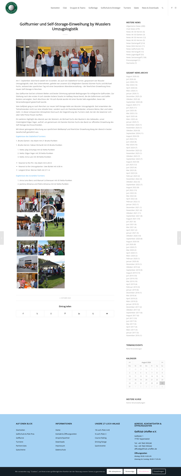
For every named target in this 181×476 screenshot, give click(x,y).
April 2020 (130, 253)
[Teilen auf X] (37, 313)
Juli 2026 (129, 79)
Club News (130, 29)
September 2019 (133, 270)
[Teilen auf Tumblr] (93, 313)
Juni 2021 (130, 224)
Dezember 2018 (132, 292)
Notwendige (129, 471)
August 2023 (131, 162)
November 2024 (132, 127)
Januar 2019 (131, 290)
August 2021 (131, 219)
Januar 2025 (131, 122)
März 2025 (130, 119)
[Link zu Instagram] (175, 8)
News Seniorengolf (134, 57)
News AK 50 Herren (134, 37)
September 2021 (133, 216)
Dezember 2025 (132, 96)
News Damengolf (133, 43)
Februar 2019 (131, 287)
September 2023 (133, 159)
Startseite (130, 63)
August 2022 (131, 187)
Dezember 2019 (132, 264)
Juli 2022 (129, 190)
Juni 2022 (130, 193)
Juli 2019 (129, 275)
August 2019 (131, 273)
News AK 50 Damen (134, 34)
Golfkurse (20, 438)
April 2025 (130, 116)
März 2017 (130, 330)
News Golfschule (133, 49)
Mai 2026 (130, 85)
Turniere (19, 442)
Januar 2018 (131, 304)
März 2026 (130, 90)
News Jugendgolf (133, 54)
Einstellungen (159, 471)
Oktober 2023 (131, 156)
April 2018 (130, 298)
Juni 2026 (130, 82)
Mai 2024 (130, 144)
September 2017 (133, 312)
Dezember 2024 (132, 125)
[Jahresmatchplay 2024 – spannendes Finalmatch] (179, 238)
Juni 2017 (130, 321)
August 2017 (131, 315)
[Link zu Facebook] (172, 8)
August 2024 (131, 136)
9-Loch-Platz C (101, 434)
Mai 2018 (130, 295)
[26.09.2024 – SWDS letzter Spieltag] (2, 238)
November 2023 (132, 153)
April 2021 (130, 230)
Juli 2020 (129, 244)
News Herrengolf (133, 52)
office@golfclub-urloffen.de (145, 449)
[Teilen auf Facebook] (23, 313)
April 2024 (130, 147)
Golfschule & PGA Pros (25, 434)
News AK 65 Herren (134, 40)
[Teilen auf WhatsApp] (51, 313)
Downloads (60, 442)
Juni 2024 (130, 142)
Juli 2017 (129, 318)
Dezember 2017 (132, 307)
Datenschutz (61, 450)
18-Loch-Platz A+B (102, 430)
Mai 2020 (130, 250)
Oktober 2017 (131, 310)
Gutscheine (20, 450)
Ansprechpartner (63, 438)
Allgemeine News (133, 26)
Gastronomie (100, 446)
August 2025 (131, 105)
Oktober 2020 (131, 236)
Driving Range (101, 442)
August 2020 (131, 241)
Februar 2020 (131, 258)
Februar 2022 (131, 201)
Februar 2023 (131, 176)
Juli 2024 (129, 139)
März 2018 (130, 301)
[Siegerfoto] (65, 58)
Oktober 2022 (131, 182)
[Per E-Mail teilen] (107, 313)
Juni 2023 (130, 167)
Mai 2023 (130, 170)
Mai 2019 (130, 281)
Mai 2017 (130, 324)
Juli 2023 (129, 164)
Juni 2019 (130, 278)
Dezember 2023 (132, 150)
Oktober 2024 (131, 130)
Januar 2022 (131, 204)
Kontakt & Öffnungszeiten (66, 434)
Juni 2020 (130, 247)
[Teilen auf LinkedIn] (79, 313)
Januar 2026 (131, 93)
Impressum (60, 446)
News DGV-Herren (133, 46)
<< (130, 362)
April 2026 (130, 88)
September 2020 (133, 239)
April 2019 (130, 284)
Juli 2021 (129, 221)
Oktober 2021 (131, 213)
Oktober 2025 (131, 99)
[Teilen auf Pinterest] (65, 313)
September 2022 (133, 184)
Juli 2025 (129, 107)
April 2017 (130, 327)
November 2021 (132, 210)
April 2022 (130, 199)
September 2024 (133, 133)
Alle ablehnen (144, 471)
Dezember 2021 (132, 207)
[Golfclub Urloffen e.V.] (11, 8)
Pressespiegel (132, 60)
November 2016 (132, 335)
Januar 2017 (131, 332)
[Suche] (162, 8)
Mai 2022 (130, 196)
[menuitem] (55, 8)
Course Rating (101, 438)
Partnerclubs (21, 446)
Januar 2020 (131, 261)
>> (162, 362)
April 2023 (130, 173)
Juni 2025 (130, 110)
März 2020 (130, 256)
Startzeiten (20, 430)
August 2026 (131, 76)
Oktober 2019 (131, 267)
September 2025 (133, 102)
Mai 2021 (130, 227)
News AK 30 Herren (134, 32)
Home (58, 430)
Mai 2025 (130, 113)
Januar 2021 (131, 233)
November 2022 (132, 179)
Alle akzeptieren (115, 471)
